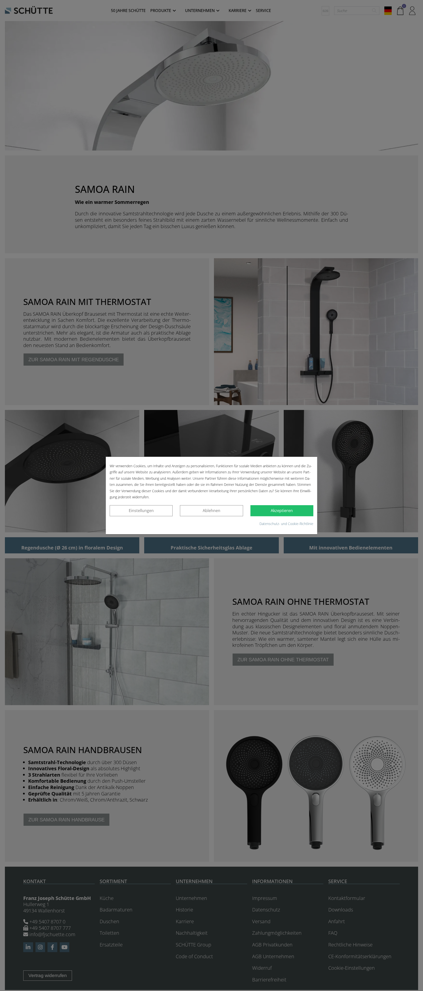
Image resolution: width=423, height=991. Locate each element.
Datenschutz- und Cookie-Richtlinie (286, 523)
